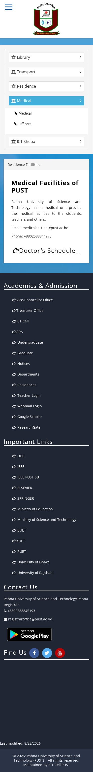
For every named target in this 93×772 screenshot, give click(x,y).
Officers (25, 123)
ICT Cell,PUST (59, 764)
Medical (25, 113)
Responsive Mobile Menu (8, 7)
